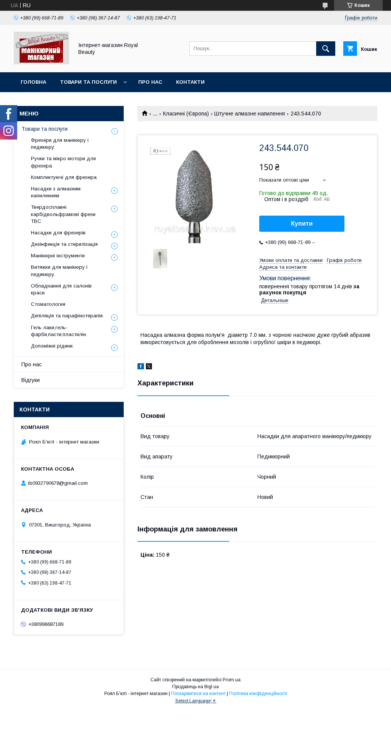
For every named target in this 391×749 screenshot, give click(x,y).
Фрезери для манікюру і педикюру (60, 143)
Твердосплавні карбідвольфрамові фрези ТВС (63, 214)
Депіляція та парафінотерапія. (67, 315)
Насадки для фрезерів (58, 233)
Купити (302, 223)
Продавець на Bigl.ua (195, 686)
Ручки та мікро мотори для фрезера (63, 162)
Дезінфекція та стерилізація (64, 244)
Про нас (150, 82)
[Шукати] (325, 48)
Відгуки (30, 380)
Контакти (190, 82)
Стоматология (48, 304)
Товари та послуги (88, 82)
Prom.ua (232, 679)
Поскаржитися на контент (198, 693)
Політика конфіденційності (258, 693)
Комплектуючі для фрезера (64, 177)
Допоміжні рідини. (52, 346)
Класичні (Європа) (186, 113)
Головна (33, 82)
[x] (149, 367)
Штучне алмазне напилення (249, 113)
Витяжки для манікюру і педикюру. (59, 270)
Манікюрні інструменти (58, 255)
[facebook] (140, 367)
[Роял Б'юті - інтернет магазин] (41, 62)
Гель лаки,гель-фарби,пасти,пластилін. (59, 331)
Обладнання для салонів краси (61, 289)
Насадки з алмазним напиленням (56, 192)
